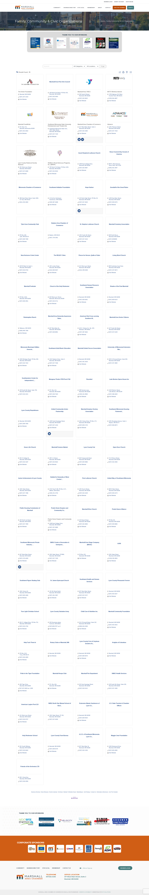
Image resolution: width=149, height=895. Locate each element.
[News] (82, 140)
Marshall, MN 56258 (71, 879)
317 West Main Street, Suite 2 (75, 877)
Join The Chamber (113, 792)
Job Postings (87, 792)
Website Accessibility (85, 892)
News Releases (44, 792)
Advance (110, 124)
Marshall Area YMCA (84, 91)
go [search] (103, 66)
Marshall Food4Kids (24, 124)
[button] (15, 2)
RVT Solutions (106, 892)
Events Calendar (53, 792)
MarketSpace (80, 792)
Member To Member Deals (70, 792)
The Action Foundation (25, 91)
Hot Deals (60, 792)
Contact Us (93, 792)
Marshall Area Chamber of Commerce (89, 124)
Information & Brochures (102, 792)
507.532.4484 (51, 877)
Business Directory (35, 792)
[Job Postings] (79, 140)
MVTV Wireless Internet (114, 91)
